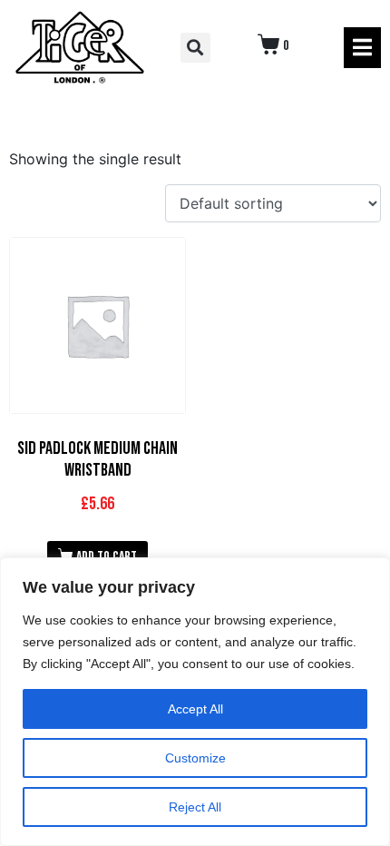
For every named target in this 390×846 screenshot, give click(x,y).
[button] (195, 48)
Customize (195, 758)
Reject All (195, 807)
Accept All (195, 709)
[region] (195, 701)
